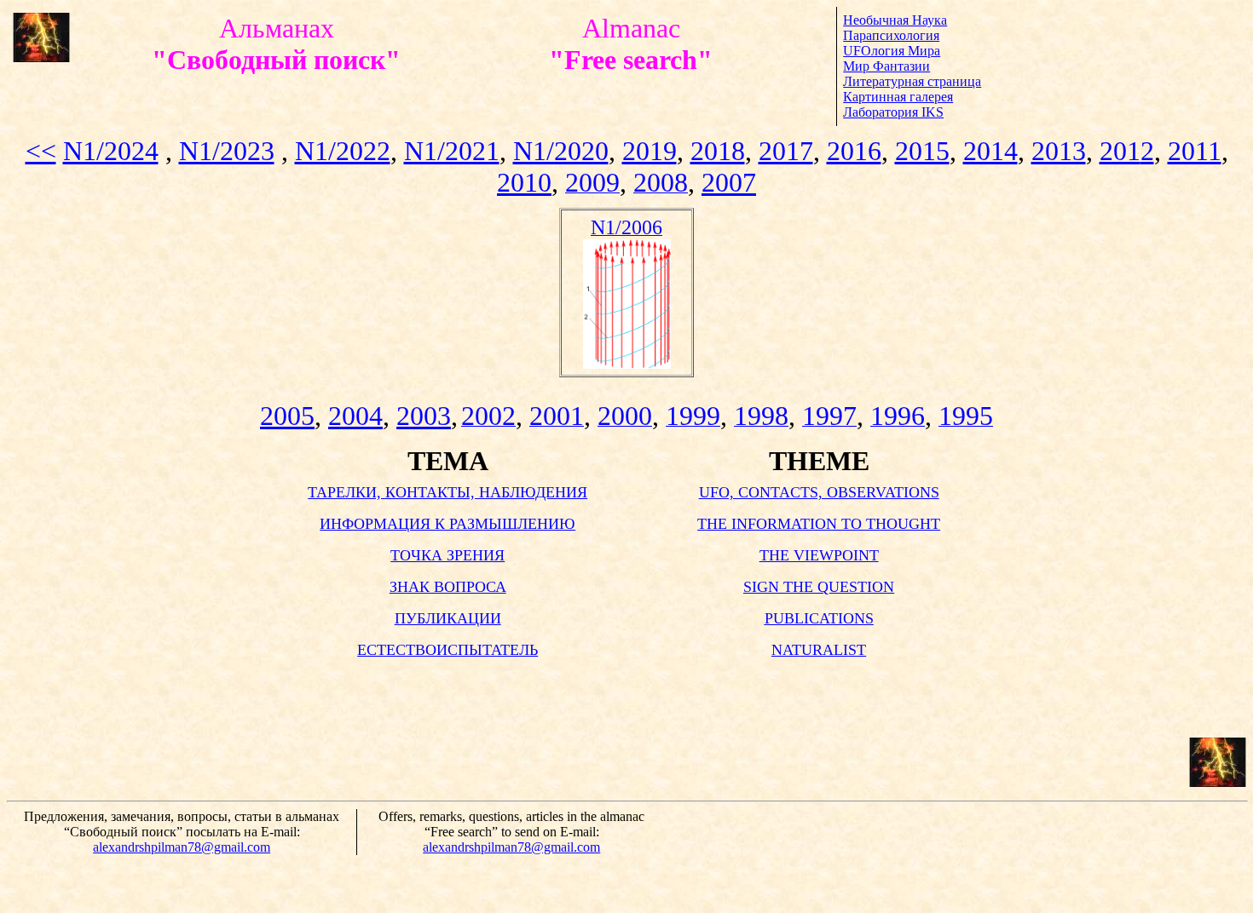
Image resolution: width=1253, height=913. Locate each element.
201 (1127, 150)
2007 (729, 182)
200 (524, 182)
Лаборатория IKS (893, 112)
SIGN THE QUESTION (818, 586)
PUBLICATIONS (819, 618)
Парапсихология (891, 35)
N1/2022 (342, 150)
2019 (649, 150)
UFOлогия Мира (891, 50)
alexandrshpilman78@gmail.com (181, 847)
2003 (423, 415)
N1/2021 (451, 150)
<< (41, 150)
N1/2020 (561, 150)
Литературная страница (912, 81)
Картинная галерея (898, 96)
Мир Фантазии (886, 66)
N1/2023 (226, 150)
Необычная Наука (895, 20)
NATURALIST (818, 649)
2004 (355, 415)
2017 (786, 150)
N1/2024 (111, 150)
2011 (1194, 150)
